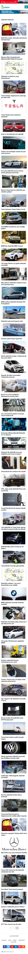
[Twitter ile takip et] (8, 946)
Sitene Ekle (13, 942)
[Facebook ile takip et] (5, 946)
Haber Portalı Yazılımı (9, 951)
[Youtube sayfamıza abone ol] (12, 946)
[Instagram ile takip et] (20, 946)
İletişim (15, 940)
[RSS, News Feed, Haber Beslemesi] (23, 946)
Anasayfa (4, 940)
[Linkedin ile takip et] (16, 946)
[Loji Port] (5, 6)
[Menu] (26, 7)
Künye (9, 940)
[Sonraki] (17, 928)
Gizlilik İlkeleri (21, 940)
